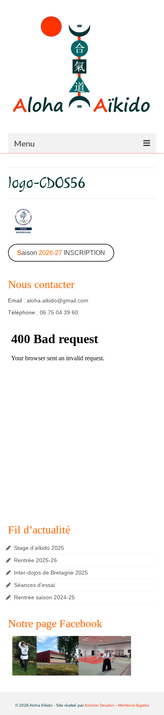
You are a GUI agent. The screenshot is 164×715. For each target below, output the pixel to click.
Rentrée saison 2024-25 (44, 597)
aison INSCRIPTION (61, 252)
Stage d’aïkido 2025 (39, 548)
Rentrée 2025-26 (35, 560)
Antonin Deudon (99, 705)
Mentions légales (133, 705)
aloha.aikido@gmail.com (57, 300)
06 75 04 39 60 (59, 312)
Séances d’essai (34, 585)
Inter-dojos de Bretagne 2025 (51, 572)
